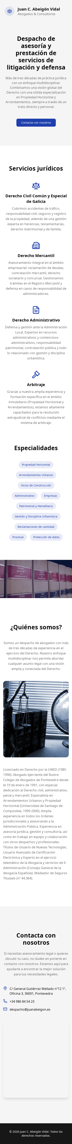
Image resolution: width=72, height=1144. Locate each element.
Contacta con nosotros (36, 122)
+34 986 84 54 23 (22, 1001)
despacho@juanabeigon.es (30, 1009)
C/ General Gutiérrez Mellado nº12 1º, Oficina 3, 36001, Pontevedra (38, 991)
